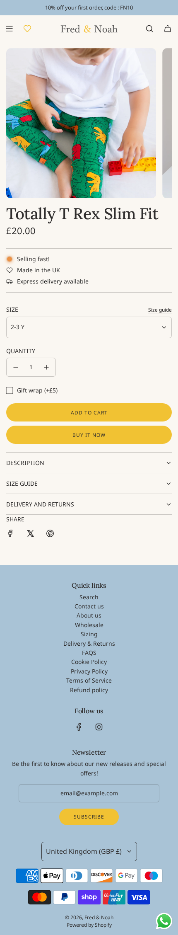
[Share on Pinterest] (50, 534)
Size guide (160, 309)
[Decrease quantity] (16, 367)
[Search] (149, 28)
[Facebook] (79, 727)
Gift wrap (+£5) (37, 390)
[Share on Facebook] (10, 534)
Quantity (20, 351)
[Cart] (168, 28)
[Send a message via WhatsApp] (164, 921)
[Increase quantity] (46, 367)
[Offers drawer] (27, 28)
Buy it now (89, 434)
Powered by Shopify (89, 924)
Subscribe (89, 816)
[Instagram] (99, 727)
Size (12, 309)
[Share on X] (30, 534)
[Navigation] (9, 28)
